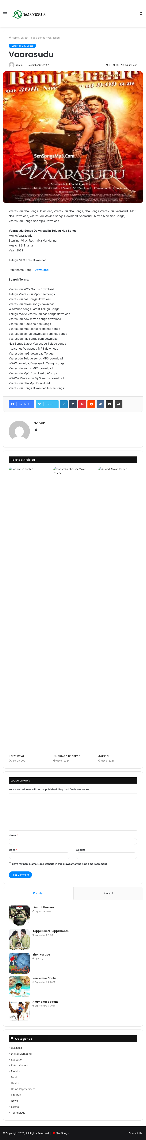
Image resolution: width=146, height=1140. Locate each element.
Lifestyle (16, 1094)
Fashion (16, 1071)
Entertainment (19, 1065)
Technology (18, 1112)
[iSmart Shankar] (19, 915)
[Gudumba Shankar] (72, 609)
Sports (15, 1106)
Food (14, 1077)
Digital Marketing (21, 1053)
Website (81, 849)
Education (17, 1059)
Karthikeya (16, 756)
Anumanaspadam (45, 1002)
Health (15, 1083)
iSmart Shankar (43, 907)
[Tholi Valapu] (19, 963)
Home (15, 37)
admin (19, 65)
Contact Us (135, 1133)
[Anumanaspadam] (19, 1010)
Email (13, 849)
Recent (108, 893)
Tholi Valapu (41, 954)
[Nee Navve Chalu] (19, 986)
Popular (38, 893)
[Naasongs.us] (30, 13)
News (14, 1100)
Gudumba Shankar (66, 756)
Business (16, 1047)
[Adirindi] (117, 609)
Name (13, 835)
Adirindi (103, 756)
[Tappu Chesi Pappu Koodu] (19, 939)
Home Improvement (23, 1089)
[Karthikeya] (28, 609)
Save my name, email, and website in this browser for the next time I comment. (60, 863)
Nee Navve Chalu (44, 978)
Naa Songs (62, 1133)
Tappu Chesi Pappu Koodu (51, 931)
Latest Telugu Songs (33, 37)
